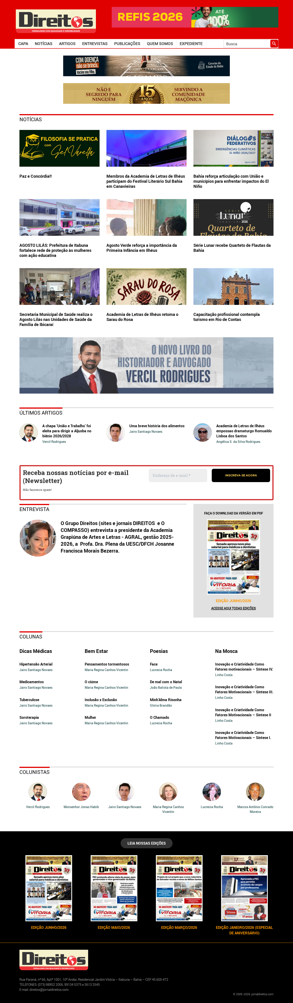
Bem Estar (96, 651)
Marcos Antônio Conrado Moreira (255, 809)
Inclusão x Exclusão (101, 699)
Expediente (191, 43)
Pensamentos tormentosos (107, 664)
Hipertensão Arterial (35, 664)
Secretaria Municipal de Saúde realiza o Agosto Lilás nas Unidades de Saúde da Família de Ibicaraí (55, 319)
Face (153, 664)
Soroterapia (29, 717)
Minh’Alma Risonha (166, 699)
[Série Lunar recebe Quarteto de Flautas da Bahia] (233, 217)
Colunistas (34, 772)
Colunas (30, 636)
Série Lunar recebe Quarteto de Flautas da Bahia (232, 247)
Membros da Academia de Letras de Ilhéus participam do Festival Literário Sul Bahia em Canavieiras (145, 181)
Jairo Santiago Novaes (145, 431)
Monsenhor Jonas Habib (81, 807)
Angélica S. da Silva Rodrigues (238, 441)
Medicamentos (31, 681)
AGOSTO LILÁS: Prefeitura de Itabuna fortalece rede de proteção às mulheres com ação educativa (55, 250)
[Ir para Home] (56, 20)
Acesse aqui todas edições (233, 608)
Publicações (127, 43)
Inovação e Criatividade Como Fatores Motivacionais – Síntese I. (243, 735)
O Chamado (159, 717)
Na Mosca (226, 651)
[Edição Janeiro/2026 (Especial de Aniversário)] (244, 888)
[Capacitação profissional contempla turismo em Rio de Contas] (233, 286)
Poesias (159, 651)
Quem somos (160, 43)
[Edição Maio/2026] (114, 888)
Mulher (90, 717)
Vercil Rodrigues (54, 441)
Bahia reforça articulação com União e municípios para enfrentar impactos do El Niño (231, 181)
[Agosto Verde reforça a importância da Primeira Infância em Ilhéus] (146, 217)
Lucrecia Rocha (161, 670)
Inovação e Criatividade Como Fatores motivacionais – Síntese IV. (244, 667)
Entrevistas (95, 43)
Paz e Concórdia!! (35, 176)
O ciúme (91, 681)
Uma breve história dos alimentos (156, 425)
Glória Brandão (161, 705)
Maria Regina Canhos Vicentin (106, 670)
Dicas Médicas (35, 651)
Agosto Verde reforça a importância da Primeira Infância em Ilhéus (141, 247)
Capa (23, 43)
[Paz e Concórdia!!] (59, 148)
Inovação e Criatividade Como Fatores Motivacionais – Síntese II (243, 712)
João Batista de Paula (166, 687)
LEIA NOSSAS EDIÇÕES (147, 843)
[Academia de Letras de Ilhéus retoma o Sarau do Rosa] (146, 286)
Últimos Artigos (40, 412)
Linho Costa (224, 675)
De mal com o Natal (166, 681)
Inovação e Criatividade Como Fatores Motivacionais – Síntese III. (244, 689)
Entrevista (34, 509)
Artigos (67, 43)
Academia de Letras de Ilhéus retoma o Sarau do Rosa (142, 317)
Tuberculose (29, 699)
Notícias (43, 43)
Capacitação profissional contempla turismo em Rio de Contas (226, 317)
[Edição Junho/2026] (233, 556)
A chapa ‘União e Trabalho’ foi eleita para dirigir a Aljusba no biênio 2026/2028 (66, 430)
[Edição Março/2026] (179, 888)
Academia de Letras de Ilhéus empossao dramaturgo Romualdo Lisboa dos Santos (244, 430)
